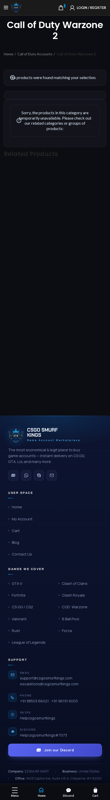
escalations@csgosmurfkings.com (49, 683)
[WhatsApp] (26, 475)
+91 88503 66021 (34, 701)
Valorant (19, 618)
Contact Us (22, 554)
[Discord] (13, 475)
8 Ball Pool (70, 618)
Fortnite (19, 595)
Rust (16, 630)
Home (8, 54)
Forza (67, 630)
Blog (15, 542)
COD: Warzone (74, 606)
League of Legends (29, 642)
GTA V (17, 583)
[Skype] (39, 475)
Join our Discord (59, 750)
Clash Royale (73, 595)
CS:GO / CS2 (22, 606)
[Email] (52, 475)
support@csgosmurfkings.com (46, 678)
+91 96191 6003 (64, 701)
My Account (22, 519)
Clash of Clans (74, 583)
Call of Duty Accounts (34, 54)
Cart (16, 530)
